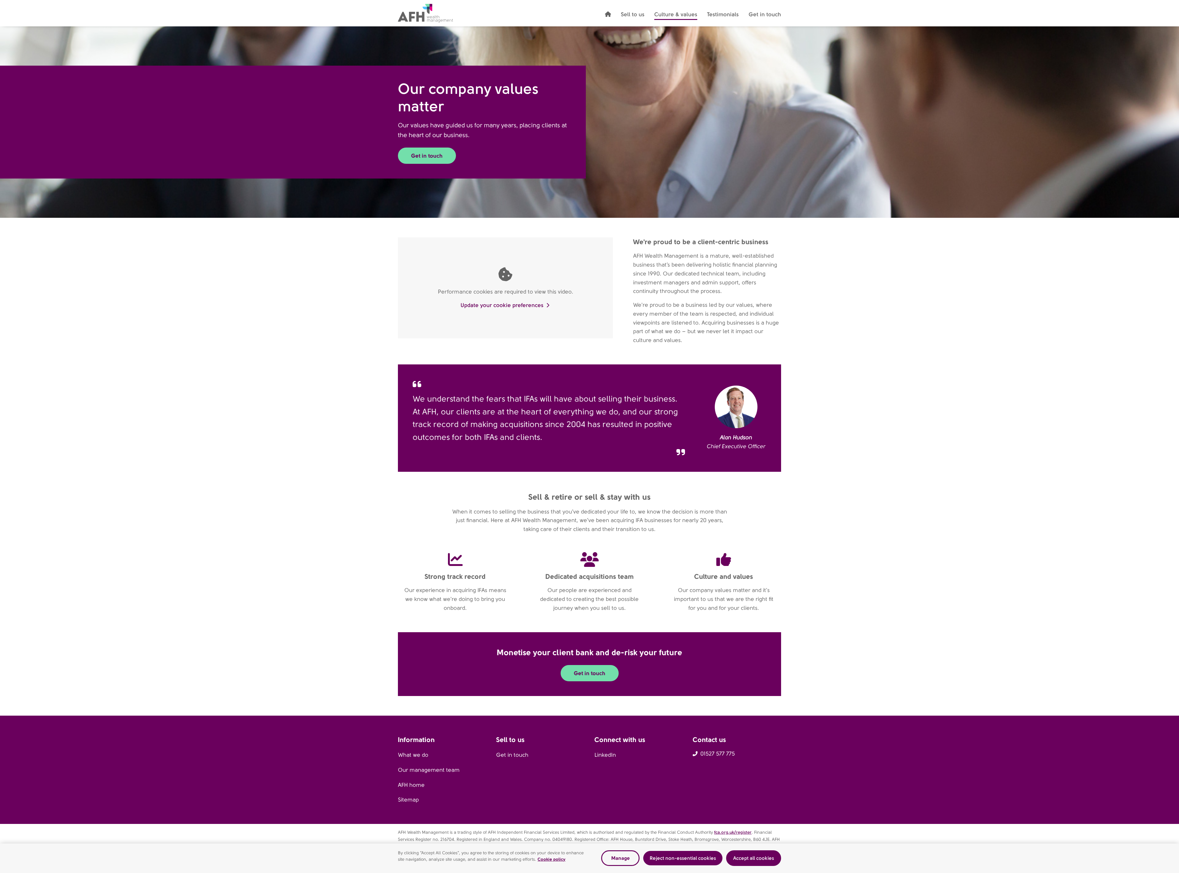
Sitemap (408, 800)
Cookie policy (552, 859)
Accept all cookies (753, 858)
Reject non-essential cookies (683, 858)
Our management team (429, 770)
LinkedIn (605, 755)
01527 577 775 (717, 754)
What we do (413, 755)
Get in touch (512, 755)
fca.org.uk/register (733, 832)
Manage (620, 858)
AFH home (411, 785)
